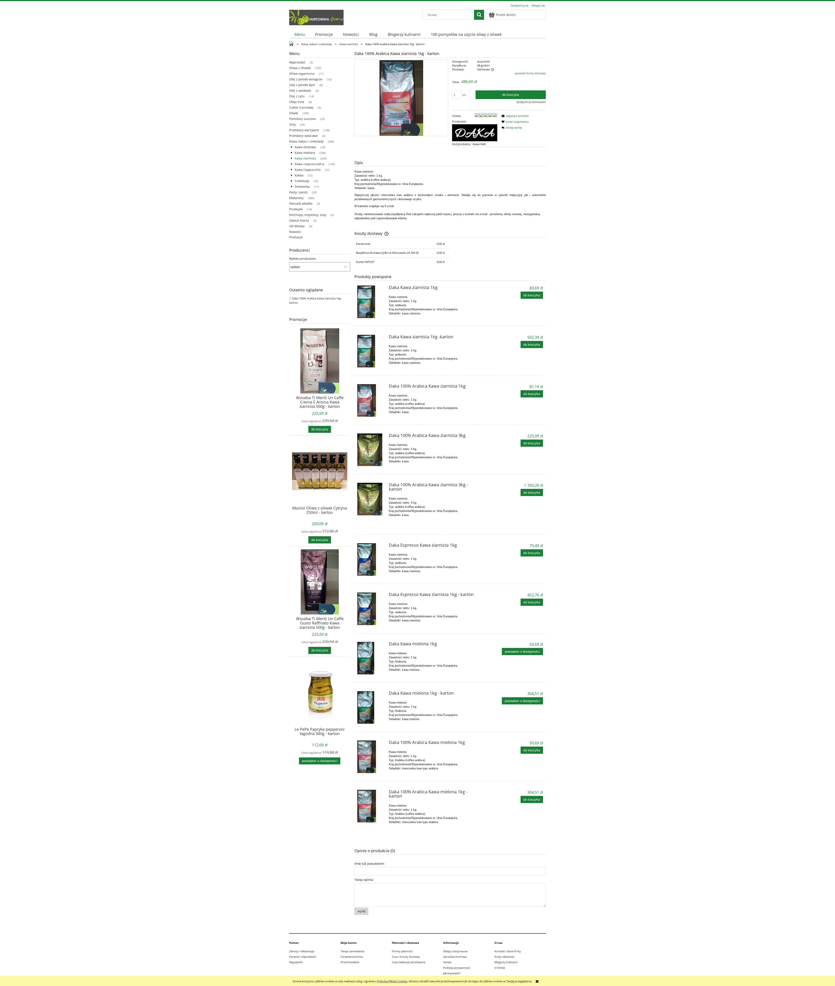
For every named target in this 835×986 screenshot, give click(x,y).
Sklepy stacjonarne (455, 951)
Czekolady (302, 181)
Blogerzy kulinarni (506, 962)
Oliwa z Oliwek (300, 68)
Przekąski (296, 209)
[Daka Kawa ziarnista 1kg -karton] (371, 351)
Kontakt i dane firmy (507, 951)
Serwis (447, 962)
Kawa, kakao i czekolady (306, 141)
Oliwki (293, 113)
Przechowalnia (350, 962)
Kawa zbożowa (305, 147)
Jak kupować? (452, 973)
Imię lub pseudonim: (369, 864)
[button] (514, 116)
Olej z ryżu (297, 96)
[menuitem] (299, 34)
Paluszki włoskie (300, 203)
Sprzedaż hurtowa (455, 957)
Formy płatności (402, 951)
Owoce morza (299, 220)
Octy (292, 124)
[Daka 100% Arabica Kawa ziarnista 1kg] (371, 400)
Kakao (299, 175)
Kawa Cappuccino (308, 170)
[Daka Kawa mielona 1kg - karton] (371, 707)
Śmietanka (302, 186)
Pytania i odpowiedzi (302, 957)
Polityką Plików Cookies (392, 981)
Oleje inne (296, 102)
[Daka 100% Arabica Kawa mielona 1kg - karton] (371, 806)
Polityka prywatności (456, 968)
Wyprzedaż (297, 62)
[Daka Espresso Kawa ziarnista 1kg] (371, 559)
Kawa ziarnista (305, 158)
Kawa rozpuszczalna (309, 164)
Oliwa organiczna (301, 73)
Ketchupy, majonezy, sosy (307, 215)
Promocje (296, 237)
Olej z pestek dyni (302, 85)
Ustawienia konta (352, 957)
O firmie (499, 968)
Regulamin (296, 962)
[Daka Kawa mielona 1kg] (371, 658)
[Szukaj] (479, 15)
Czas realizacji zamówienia (408, 962)
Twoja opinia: (364, 880)
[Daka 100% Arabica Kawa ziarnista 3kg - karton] (371, 499)
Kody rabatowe (504, 957)
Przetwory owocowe (303, 136)
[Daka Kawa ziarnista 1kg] (371, 302)
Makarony (296, 198)
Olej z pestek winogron (305, 79)
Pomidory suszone (302, 119)
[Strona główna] (316, 17)
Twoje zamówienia (352, 951)
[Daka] (474, 132)
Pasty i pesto (298, 192)
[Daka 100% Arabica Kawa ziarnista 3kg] (371, 449)
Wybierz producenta (302, 258)
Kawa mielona (305, 153)
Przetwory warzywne (304, 130)
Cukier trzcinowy (301, 107)
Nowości (295, 232)
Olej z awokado (300, 90)
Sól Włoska (297, 226)
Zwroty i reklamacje (301, 951)
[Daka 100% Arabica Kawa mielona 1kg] (371, 756)
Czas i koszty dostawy (406, 957)
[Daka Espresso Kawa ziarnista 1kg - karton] (371, 609)
